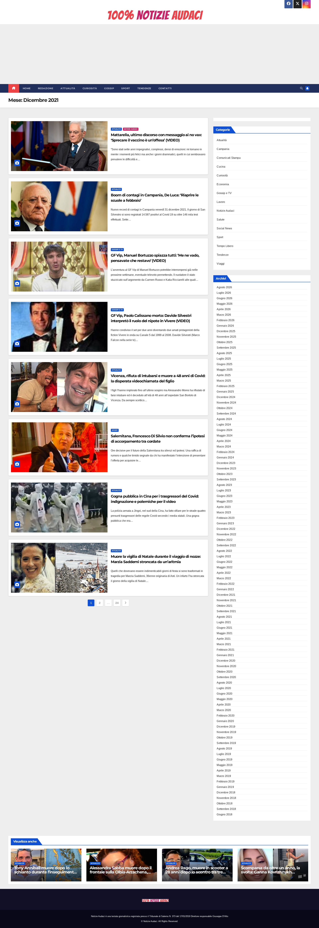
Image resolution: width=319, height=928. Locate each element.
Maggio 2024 (224, 435)
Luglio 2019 (224, 754)
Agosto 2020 (224, 682)
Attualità (67, 88)
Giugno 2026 (224, 298)
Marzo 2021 (224, 644)
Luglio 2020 (224, 688)
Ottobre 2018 (224, 803)
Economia (223, 184)
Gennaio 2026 (225, 325)
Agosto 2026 (224, 287)
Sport (125, 88)
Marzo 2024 (224, 446)
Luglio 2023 (224, 490)
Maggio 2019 (224, 765)
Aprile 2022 (224, 572)
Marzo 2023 (224, 512)
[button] (301, 88)
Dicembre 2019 (226, 726)
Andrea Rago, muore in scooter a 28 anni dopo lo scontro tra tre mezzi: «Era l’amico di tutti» (196, 872)
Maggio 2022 (224, 567)
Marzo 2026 (224, 314)
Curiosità (90, 88)
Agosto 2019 (224, 748)
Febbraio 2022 (225, 583)
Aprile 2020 (224, 704)
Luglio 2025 (224, 358)
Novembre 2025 (226, 336)
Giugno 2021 (224, 627)
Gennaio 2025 (225, 391)
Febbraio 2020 (225, 715)
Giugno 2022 (224, 561)
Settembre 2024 (226, 413)
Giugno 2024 (224, 430)
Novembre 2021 (226, 600)
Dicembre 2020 (226, 660)
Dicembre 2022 (226, 528)
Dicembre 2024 (226, 397)
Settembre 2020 (226, 677)
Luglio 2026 (224, 292)
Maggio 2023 (224, 501)
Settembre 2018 (226, 809)
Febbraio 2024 (225, 452)
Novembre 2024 (226, 402)
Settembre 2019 (226, 743)
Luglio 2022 (224, 556)
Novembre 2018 (226, 798)
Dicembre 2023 (226, 463)
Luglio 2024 (224, 424)
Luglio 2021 (224, 622)
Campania (223, 149)
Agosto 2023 (224, 485)
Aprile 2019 (224, 770)
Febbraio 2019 (225, 781)
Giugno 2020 (224, 693)
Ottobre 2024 (224, 408)
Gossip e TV (117, 249)
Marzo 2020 (224, 710)
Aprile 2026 (224, 309)
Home (27, 88)
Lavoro (221, 202)
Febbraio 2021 (225, 649)
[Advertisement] (159, 54)
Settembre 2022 (226, 545)
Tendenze (144, 88)
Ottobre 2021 (224, 605)
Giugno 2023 (224, 496)
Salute (220, 219)
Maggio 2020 (224, 699)
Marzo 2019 (224, 776)
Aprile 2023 (224, 507)
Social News (224, 228)
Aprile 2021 (224, 638)
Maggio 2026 (224, 303)
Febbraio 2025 (225, 386)
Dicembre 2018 (226, 792)
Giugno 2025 (224, 364)
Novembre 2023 (226, 468)
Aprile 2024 (224, 441)
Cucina (221, 166)
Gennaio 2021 (225, 655)
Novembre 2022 (226, 534)
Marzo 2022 (224, 578)
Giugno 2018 (224, 814)
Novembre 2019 (226, 732)
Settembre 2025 (226, 347)
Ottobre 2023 (224, 474)
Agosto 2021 (224, 616)
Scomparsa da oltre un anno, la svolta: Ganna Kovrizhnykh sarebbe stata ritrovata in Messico (273, 872)
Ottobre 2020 (224, 671)
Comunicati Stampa (228, 157)
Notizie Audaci (130, 129)
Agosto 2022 (224, 550)
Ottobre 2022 (224, 539)
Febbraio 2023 (225, 517)
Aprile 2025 (224, 375)
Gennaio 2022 (225, 589)
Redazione (45, 88)
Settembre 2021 (226, 611)
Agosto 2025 (224, 353)
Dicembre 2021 (226, 594)
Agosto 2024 (224, 419)
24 (116, 603)
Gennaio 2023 (225, 523)
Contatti (165, 88)
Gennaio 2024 (225, 457)
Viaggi (220, 263)
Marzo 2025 (224, 380)
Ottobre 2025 (224, 342)
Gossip (109, 88)
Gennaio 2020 (225, 721)
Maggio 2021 (224, 633)
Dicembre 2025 (226, 331)
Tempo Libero (225, 246)
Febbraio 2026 (225, 320)
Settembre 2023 (226, 479)
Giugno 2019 (224, 759)
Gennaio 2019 (225, 787)
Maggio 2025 (224, 369)
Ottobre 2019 (224, 737)
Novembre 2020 (226, 666)
